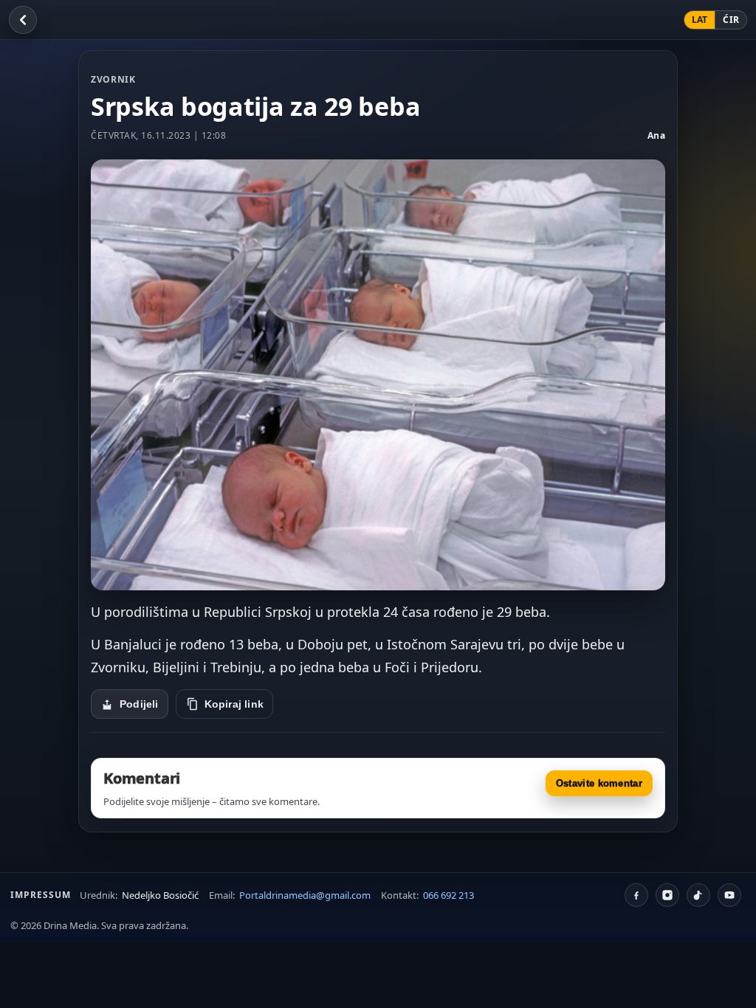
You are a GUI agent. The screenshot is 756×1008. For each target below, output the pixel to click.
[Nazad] (23, 20)
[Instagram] (667, 895)
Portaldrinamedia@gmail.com (305, 895)
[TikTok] (698, 895)
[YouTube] (729, 895)
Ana (656, 135)
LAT (700, 19)
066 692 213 (448, 895)
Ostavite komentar (599, 783)
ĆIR (731, 19)
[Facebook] (636, 895)
